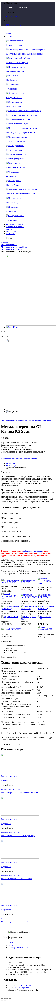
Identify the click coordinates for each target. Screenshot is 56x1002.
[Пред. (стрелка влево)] (2, 1000)
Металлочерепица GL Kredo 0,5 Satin (16, 879)
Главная (4, 242)
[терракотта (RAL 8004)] (10, 619)
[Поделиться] (5, 998)
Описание (10, 463)
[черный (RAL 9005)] (11, 629)
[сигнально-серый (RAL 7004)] (10, 608)
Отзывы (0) (11, 465)
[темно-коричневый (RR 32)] (46, 631)
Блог (10, 943)
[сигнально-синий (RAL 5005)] (29, 597)
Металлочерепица (9, 245)
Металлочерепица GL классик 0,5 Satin (17, 922)
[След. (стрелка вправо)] (5, 1000)
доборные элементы (32, 551)
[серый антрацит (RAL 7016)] (29, 608)
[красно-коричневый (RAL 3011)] (10, 598)
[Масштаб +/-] (10, 998)
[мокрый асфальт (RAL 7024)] (46, 608)
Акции (11, 945)
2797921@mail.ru (13, 25)
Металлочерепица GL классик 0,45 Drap (18, 836)
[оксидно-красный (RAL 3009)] (46, 583)
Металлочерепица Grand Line (14, 247)
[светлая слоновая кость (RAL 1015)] (10, 582)
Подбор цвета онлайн (18, 947)
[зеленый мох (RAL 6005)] (46, 597)
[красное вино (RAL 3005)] (29, 582)
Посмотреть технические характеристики (19, 459)
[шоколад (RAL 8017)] (29, 619)
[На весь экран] (7, 998)
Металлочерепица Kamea (12, 249)
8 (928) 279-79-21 (13, 16)
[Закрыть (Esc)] (2, 998)
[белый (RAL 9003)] (46, 619)
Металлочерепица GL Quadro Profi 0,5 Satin (19, 793)
